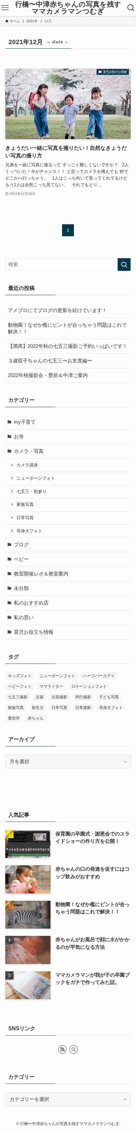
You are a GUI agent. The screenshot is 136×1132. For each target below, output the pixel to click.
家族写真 (25, 504)
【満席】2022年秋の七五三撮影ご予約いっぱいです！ (67, 346)
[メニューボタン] (5, 8)
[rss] (62, 1049)
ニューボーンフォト (36, 478)
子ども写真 (109, 697)
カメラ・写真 (29, 451)
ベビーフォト (20, 686)
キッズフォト (20, 676)
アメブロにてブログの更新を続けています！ (57, 310)
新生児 (38, 707)
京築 (40, 697)
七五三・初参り (32, 491)
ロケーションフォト (89, 686)
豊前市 (14, 718)
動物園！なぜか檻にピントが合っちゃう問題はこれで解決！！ (67, 328)
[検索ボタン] (131, 8)
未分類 (21, 588)
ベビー (21, 559)
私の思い (24, 617)
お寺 (19, 436)
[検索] (73, 1049)
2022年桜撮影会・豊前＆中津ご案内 (48, 375)
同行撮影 (83, 697)
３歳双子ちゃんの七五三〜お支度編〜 (50, 360)
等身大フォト (29, 530)
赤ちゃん (36, 718)
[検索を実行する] (124, 264)
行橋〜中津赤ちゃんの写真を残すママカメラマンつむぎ (68, 8)
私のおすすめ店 (31, 603)
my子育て (25, 422)
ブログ (21, 544)
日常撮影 (83, 707)
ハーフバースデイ (99, 676)
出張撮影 (59, 697)
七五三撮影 (18, 697)
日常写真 (25, 517)
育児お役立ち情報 (33, 632)
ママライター (51, 686)
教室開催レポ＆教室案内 (41, 573)
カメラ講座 (27, 464)
